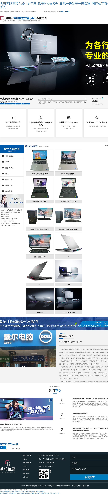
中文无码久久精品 (42, 493)
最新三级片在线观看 (19, 493)
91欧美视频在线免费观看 (31, 493)
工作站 (73, 102)
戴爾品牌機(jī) (79, 102)
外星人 (84, 102)
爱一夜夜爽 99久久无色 (54, 493)
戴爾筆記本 (62, 102)
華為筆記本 (56, 102)
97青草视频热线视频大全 (6, 493)
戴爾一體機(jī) (42, 103)
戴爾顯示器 (68, 102)
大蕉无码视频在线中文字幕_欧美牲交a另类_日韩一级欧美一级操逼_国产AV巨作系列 (54, 5)
